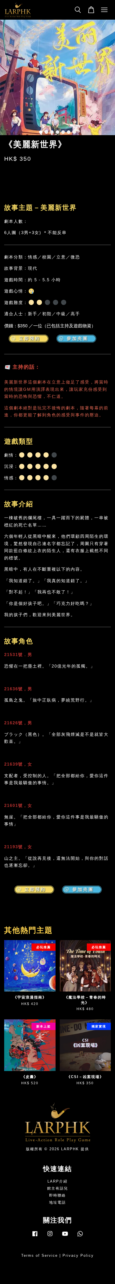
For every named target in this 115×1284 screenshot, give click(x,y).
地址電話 (57, 1202)
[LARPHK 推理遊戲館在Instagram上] (50, 1236)
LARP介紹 (57, 1181)
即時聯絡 (57, 1195)
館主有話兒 (57, 1188)
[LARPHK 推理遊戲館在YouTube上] (65, 1236)
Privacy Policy (78, 1255)
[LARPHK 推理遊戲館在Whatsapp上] (80, 1236)
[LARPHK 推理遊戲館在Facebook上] (35, 1236)
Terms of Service (39, 1255)
